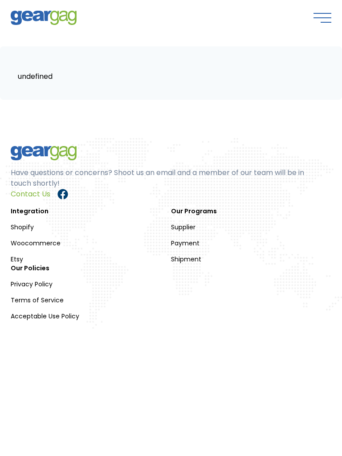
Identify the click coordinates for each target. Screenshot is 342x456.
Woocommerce (36, 243)
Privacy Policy (32, 284)
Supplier (183, 227)
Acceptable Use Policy (45, 316)
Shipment (186, 259)
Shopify (22, 227)
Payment (185, 243)
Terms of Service (37, 300)
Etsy (17, 259)
